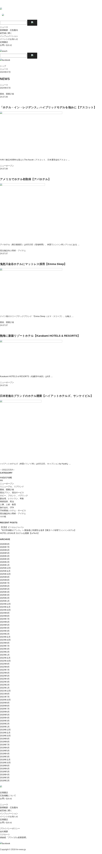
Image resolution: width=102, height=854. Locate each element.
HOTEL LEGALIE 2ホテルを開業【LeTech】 (19, 533)
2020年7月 (5, 709)
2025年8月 (5, 580)
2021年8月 (5, 694)
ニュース (4, 27)
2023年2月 (5, 652)
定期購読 (4, 42)
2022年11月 (5, 658)
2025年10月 (5, 574)
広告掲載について (8, 795)
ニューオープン (7, 484)
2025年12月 (5, 568)
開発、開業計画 (7, 489)
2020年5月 (5, 715)
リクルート (5, 834)
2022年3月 (5, 682)
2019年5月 (5, 751)
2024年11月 (5, 607)
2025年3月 (5, 595)
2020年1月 (5, 727)
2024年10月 (5, 610)
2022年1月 (5, 688)
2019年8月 (5, 742)
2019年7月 (5, 745)
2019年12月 (5, 730)
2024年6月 (5, 622)
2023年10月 (5, 640)
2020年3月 (5, 721)
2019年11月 (5, 733)
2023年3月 (5, 649)
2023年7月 (5, 646)
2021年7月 (5, 697)
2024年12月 (5, 604)
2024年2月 (5, 634)
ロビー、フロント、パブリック (14, 495)
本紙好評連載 (6, 478)
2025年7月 (5, 583)
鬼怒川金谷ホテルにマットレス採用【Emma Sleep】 (33, 264)
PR (1, 481)
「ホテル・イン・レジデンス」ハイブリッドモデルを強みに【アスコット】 (48, 107)
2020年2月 (5, 724)
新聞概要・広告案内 (9, 30)
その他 (3, 516)
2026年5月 (5, 553)
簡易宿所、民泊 (7, 501)
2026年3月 (5, 559)
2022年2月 (5, 685)
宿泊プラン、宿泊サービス (12, 492)
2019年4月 (5, 754)
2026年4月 (5, 556)
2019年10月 (5, 736)
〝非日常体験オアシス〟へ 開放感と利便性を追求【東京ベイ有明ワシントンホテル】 (38, 530)
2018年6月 (5, 769)
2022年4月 (5, 679)
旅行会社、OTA (7, 507)
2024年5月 (5, 625)
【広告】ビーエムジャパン (12, 527)
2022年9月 (5, 664)
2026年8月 (5, 544)
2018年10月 (5, 763)
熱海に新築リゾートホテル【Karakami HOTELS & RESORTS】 (40, 335)
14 (12, 470)
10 (3, 470)
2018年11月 (5, 760)
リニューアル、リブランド (12, 487)
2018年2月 (5, 781)
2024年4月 (5, 628)
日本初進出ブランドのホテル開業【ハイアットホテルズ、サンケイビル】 (46, 395)
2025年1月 (5, 601)
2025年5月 (5, 589)
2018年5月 (5, 772)
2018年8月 (5, 766)
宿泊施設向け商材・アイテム (13, 513)
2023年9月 (5, 643)
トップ (3, 66)
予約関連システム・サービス (13, 510)
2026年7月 (5, 547)
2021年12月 (5, 691)
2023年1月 (5, 655)
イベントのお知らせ (9, 39)
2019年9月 (5, 739)
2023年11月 (5, 637)
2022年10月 (5, 661)
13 (9, 470)
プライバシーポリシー (10, 828)
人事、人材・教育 (8, 504)
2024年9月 (5, 613)
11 (5, 470)
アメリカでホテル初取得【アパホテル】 (25, 179)
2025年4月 (5, 592)
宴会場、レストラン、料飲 (12, 498)
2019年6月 (5, 748)
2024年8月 (5, 616)
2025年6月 (5, 586)
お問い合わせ (6, 45)
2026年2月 (5, 562)
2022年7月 (5, 670)
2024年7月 (5, 619)
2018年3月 (5, 778)
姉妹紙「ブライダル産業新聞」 (14, 837)
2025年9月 (5, 577)
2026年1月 (5, 565)
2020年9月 (5, 703)
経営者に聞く (6, 33)
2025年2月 (5, 598)
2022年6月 (5, 673)
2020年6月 (5, 712)
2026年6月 (5, 550)
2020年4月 (5, 718)
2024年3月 (5, 631)
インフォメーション (9, 36)
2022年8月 (5, 667)
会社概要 (4, 831)
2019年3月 (5, 757)
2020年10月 (5, 700)
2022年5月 (5, 676)
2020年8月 (5, 706)
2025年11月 (5, 571)
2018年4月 (5, 775)
